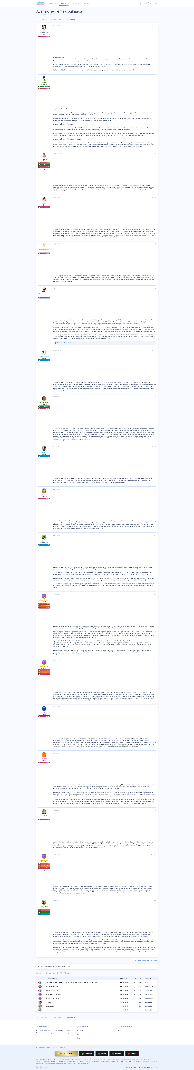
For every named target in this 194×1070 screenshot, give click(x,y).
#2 (155, 77)
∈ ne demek (50, 1006)
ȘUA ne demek (50, 1010)
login (119, 1030)
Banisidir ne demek (52, 990)
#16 (155, 810)
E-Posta (132, 1053)
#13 (155, 660)
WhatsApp (86, 1053)
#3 (155, 153)
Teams (102, 1053)
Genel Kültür (124, 982)
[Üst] (154, 1067)
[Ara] (156, 3)
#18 (155, 900)
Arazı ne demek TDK (52, 986)
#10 (155, 489)
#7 (155, 350)
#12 (155, 594)
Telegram (116, 1053)
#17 (155, 854)
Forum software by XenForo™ (52, 1047)
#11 (155, 535)
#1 (155, 25)
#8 (155, 397)
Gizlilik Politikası (136, 1067)
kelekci (40, 15)
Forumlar (79, 1034)
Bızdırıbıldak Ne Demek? (53, 994)
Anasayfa (80, 1030)
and (64, 343)
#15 (155, 753)
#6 (155, 288)
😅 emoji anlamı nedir (52, 998)
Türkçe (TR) (45, 1067)
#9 (155, 446)
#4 (155, 197)
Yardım (144, 1067)
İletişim (79, 1038)
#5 (155, 244)
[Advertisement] (104, 42)
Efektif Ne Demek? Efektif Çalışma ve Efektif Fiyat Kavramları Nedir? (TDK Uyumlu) (72, 982)
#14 (155, 707)
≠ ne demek (49, 1002)
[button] (68, 3)
